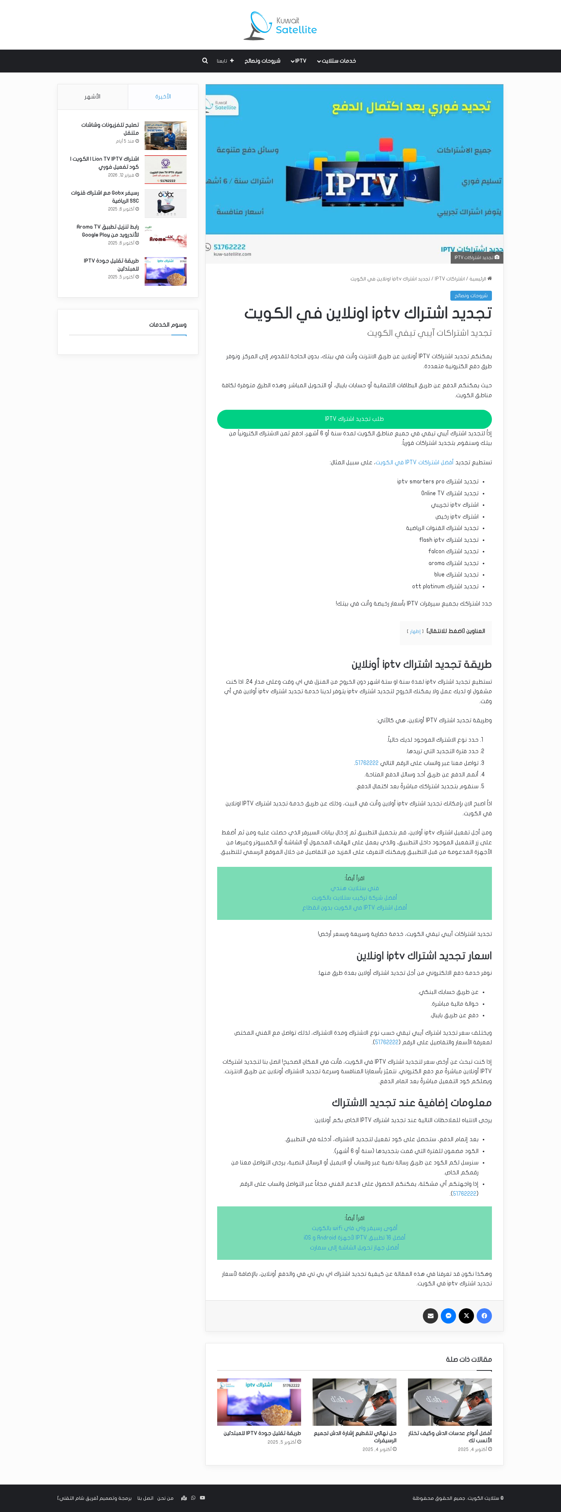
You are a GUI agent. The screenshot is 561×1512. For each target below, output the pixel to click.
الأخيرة (163, 96)
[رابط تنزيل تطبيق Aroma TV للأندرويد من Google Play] (166, 237)
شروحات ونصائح (262, 61)
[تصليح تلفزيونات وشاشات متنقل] (166, 135)
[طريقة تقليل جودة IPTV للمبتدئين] (259, 1402)
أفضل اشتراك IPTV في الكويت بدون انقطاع (354, 908)
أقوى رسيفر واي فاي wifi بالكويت (355, 1228)
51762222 (367, 763)
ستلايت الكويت (483, 1498)
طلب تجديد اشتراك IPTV (354, 419)
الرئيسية (478, 279)
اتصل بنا (145, 1498)
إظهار (415, 631)
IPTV (300, 61)
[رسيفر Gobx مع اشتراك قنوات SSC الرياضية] (166, 203)
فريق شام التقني (78, 1498)
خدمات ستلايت (339, 61)
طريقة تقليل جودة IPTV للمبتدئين (262, 1433)
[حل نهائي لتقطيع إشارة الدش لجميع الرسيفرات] (355, 1402)
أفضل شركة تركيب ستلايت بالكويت (354, 898)
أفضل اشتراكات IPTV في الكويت (415, 462)
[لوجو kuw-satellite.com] (280, 25)
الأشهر (92, 96)
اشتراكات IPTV (450, 279)
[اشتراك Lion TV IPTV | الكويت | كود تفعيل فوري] (166, 169)
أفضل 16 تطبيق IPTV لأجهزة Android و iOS (355, 1238)
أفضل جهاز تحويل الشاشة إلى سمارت (354, 1248)
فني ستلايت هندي (354, 888)
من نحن (165, 1498)
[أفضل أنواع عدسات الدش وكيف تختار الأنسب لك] (450, 1402)
